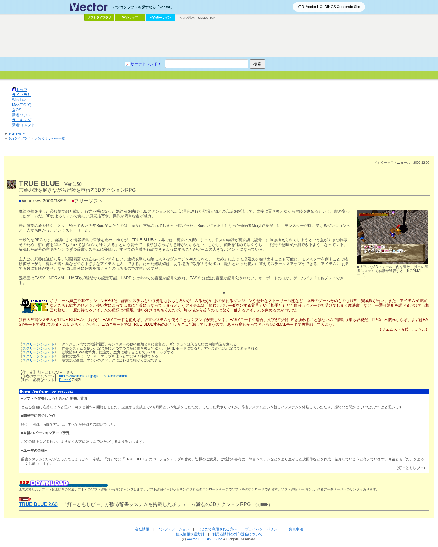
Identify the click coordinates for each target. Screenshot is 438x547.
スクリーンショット (38, 344)
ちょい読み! (187, 17)
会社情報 (142, 529)
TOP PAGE (16, 133)
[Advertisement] (219, 39)
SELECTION (206, 17)
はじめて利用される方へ (217, 529)
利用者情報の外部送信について (237, 534)
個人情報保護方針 (190, 534)
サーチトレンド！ (146, 64)
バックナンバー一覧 (50, 138)
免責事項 (296, 529)
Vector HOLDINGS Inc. (205, 539)
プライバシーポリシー (263, 529)
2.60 (38, 504)
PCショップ (130, 17)
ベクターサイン (160, 17)
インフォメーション (173, 529)
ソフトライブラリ (99, 17)
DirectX (65, 380)
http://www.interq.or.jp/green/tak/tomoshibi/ (93, 376)
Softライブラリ (19, 138)
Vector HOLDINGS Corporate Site (333, 7)
